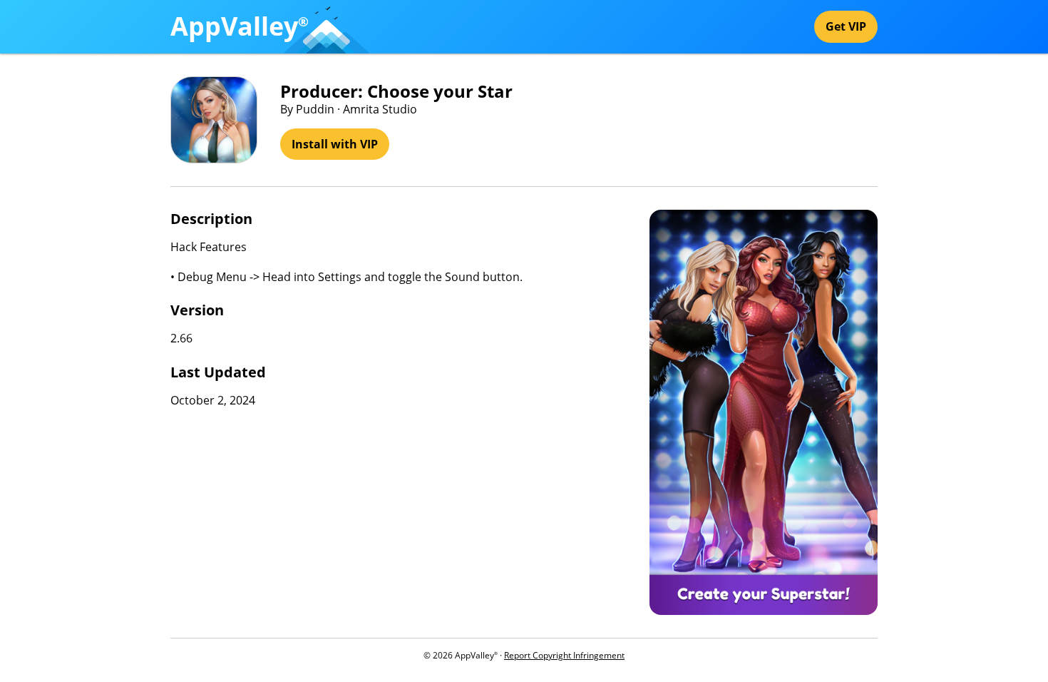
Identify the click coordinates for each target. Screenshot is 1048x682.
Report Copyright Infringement (564, 655)
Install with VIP (335, 144)
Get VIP (846, 26)
